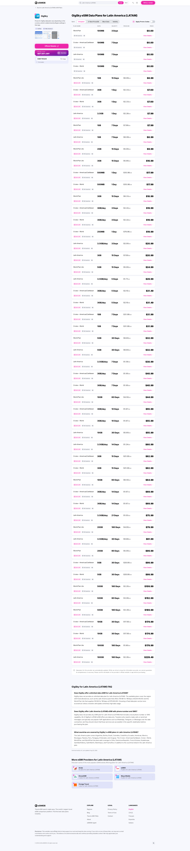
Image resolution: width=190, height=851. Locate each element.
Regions (89, 809)
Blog (88, 812)
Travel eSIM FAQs (92, 816)
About (89, 819)
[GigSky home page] (38, 35)
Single (120, 2)
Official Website (50, 46)
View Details (147, 35)
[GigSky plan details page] (55, 35)
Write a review (148, 3)
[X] (153, 843)
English (131, 809)
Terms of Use (112, 812)
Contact (110, 816)
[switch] (152, 21)
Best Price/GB (94, 21)
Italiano (131, 823)
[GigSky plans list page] (47, 35)
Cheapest (81, 21)
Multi (126, 2)
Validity (115, 21)
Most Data (105, 21)
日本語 (131, 812)
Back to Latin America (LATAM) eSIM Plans (49, 7)
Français (131, 816)
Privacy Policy (112, 809)
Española (132, 819)
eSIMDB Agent (91, 823)
